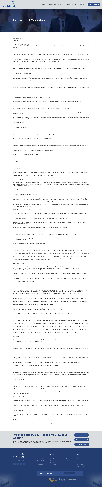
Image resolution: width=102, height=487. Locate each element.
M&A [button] (76, 4)
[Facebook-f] (14, 464)
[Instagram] (24, 464)
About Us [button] (44, 4)
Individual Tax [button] (60, 4)
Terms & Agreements (17, 485)
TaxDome (82, 4)
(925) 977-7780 (20, 460)
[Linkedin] (21, 464)
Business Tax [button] (52, 4)
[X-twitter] (17, 464)
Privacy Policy (27, 485)
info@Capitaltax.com (54, 423)
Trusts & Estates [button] (69, 4)
